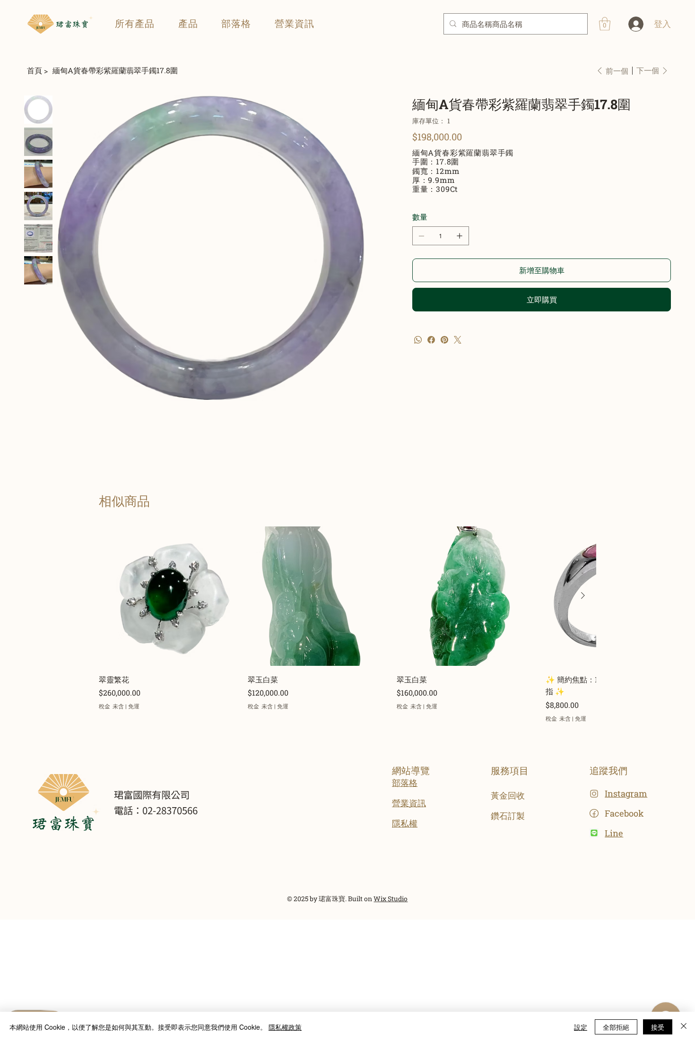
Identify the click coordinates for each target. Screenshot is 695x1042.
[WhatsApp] (418, 339)
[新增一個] (459, 235)
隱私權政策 (285, 1027)
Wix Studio (391, 898)
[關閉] (683, 1026)
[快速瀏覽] (168, 596)
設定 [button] (580, 1027)
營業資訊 (409, 803)
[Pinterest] (444, 339)
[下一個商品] (583, 595)
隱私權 (404, 823)
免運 (133, 706)
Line (614, 833)
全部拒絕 (616, 1027)
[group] (347, 624)
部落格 (404, 782)
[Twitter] (457, 339)
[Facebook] (431, 339)
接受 (657, 1027)
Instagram (626, 793)
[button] (188, 23)
